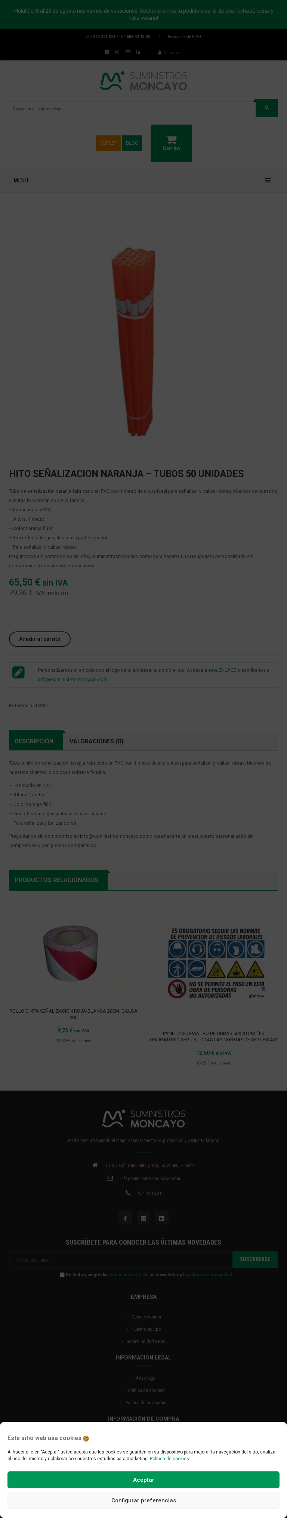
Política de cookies (169, 1458)
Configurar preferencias (143, 1500)
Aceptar (143, 1480)
